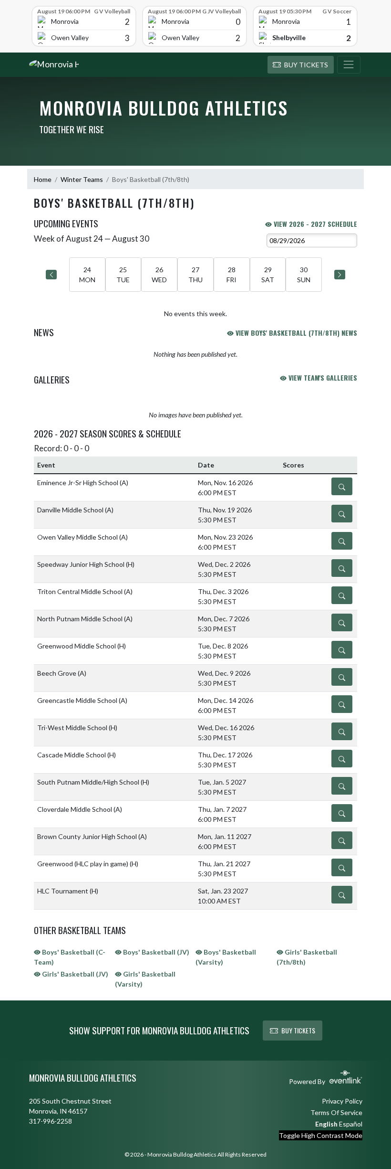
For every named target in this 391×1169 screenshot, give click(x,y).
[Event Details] (341, 486)
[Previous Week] (51, 274)
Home (42, 179)
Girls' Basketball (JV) (74, 974)
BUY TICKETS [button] (298, 1030)
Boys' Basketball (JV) (155, 952)
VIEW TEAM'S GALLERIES (322, 377)
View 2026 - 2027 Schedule (314, 224)
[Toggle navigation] (348, 65)
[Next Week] (339, 274)
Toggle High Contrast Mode (320, 1135)
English (326, 1124)
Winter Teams (82, 179)
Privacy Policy (342, 1101)
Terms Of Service (336, 1112)
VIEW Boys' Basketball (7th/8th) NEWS (295, 333)
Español (350, 1124)
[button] (301, 65)
